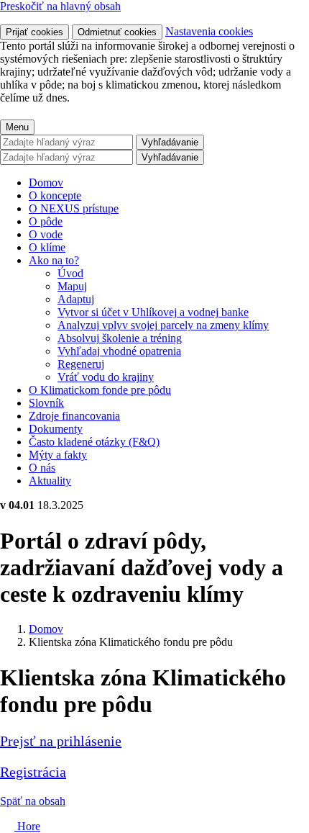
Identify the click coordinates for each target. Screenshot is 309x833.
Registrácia (33, 772)
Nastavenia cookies (209, 31)
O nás (42, 467)
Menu (17, 127)
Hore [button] (27, 826)
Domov (46, 182)
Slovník (46, 403)
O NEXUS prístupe (74, 208)
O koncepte (55, 195)
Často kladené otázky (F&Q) (94, 442)
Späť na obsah (32, 801)
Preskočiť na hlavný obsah (60, 6)
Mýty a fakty (58, 455)
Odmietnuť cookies (117, 32)
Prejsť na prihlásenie (60, 741)
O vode (46, 234)
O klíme (47, 247)
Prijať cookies (34, 32)
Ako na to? (54, 260)
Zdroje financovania (74, 416)
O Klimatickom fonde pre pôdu (100, 390)
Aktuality (50, 480)
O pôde (46, 221)
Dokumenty (56, 429)
